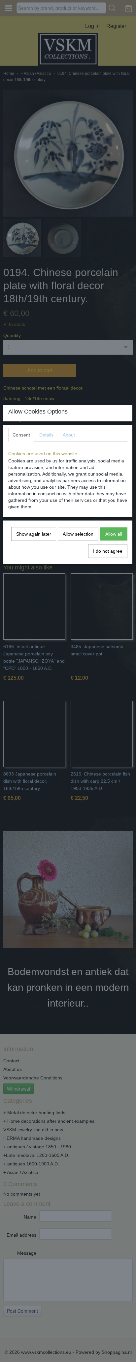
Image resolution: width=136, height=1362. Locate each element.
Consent (21, 434)
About (69, 434)
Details (46, 434)
